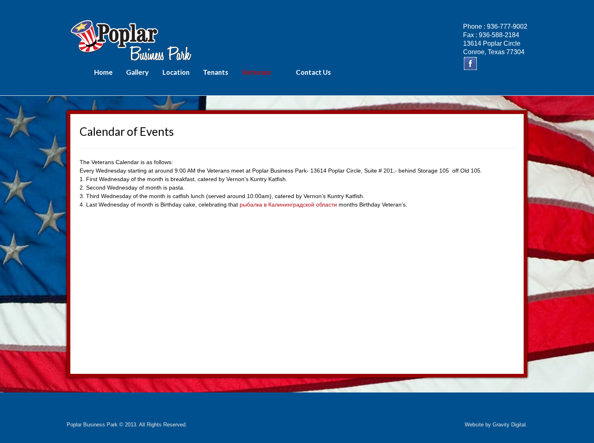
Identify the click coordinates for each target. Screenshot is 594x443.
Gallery (137, 72)
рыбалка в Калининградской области (288, 204)
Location (176, 72)
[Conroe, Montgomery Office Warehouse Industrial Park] (131, 39)
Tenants (215, 72)
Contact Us (313, 72)
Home (103, 72)
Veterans (256, 72)
